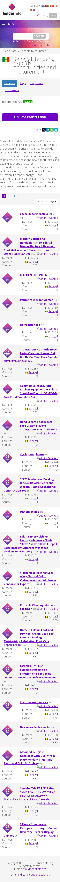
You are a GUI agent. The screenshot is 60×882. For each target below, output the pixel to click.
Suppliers (36, 83)
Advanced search (38, 45)
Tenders (9, 83)
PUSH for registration (30, 117)
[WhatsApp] (52, 130)
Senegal (53, 225)
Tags (23, 83)
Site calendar (43, 874)
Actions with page (46, 201)
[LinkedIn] (48, 130)
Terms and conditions (22, 874)
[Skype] (56, 130)
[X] (44, 130)
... (24, 196)
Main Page (10, 51)
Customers (12, 90)
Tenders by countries (33, 51)
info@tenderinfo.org (34, 869)
